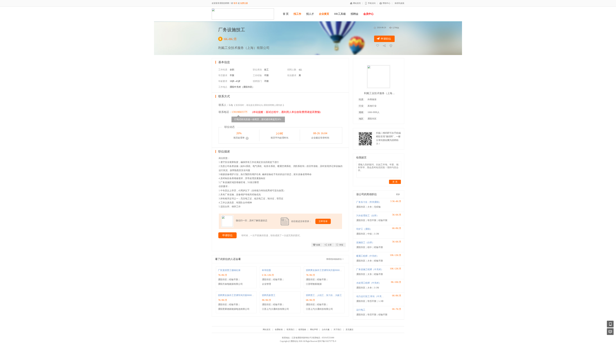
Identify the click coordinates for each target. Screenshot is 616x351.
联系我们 (290, 329)
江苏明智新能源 (314, 284)
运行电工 (360, 310)
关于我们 (337, 329)
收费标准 (279, 329)
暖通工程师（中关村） (367, 256)
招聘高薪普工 (268, 295)
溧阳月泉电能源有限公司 (230, 284)
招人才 (310, 14)
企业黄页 (324, 14)
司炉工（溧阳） (364, 229)
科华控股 (266, 270)
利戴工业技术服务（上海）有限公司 (380, 93)
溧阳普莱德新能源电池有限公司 (233, 309)
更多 (398, 194)
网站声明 (314, 329)
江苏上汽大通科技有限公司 (275, 309)
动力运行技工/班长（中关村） (371, 296)
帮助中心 (386, 3)
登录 (235, 3)
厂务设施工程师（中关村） (369, 269)
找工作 (297, 14)
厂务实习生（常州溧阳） (368, 202)
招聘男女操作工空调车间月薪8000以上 (325, 270)
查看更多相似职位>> (335, 259)
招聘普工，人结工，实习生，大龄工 (324, 295)
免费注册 (244, 3)
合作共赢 (325, 329)
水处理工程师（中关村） (368, 283)
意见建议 (349, 329)
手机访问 (372, 3)
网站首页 (357, 3)
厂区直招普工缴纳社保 (229, 270)
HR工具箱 (340, 14)
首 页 (286, 14)
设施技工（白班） (365, 242)
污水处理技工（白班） (367, 215)
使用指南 (302, 329)
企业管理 (266, 284)
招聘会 (354, 14)
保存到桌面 (399, 3)
